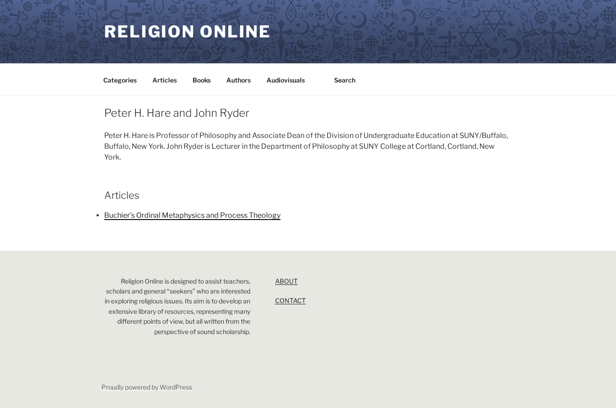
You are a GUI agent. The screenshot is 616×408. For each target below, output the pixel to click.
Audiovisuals (286, 80)
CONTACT (290, 300)
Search (344, 80)
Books (202, 80)
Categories (120, 80)
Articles (164, 80)
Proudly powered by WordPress (146, 387)
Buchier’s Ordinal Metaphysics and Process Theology (192, 215)
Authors (238, 80)
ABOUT (286, 281)
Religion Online (187, 31)
